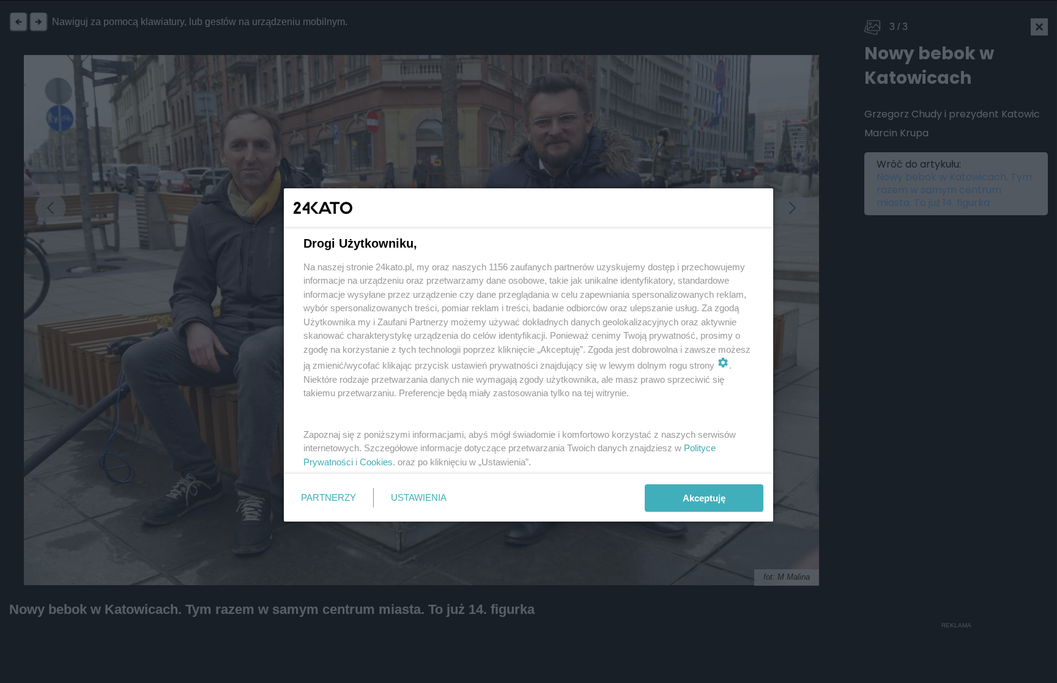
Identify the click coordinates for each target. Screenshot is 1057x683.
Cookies (376, 462)
